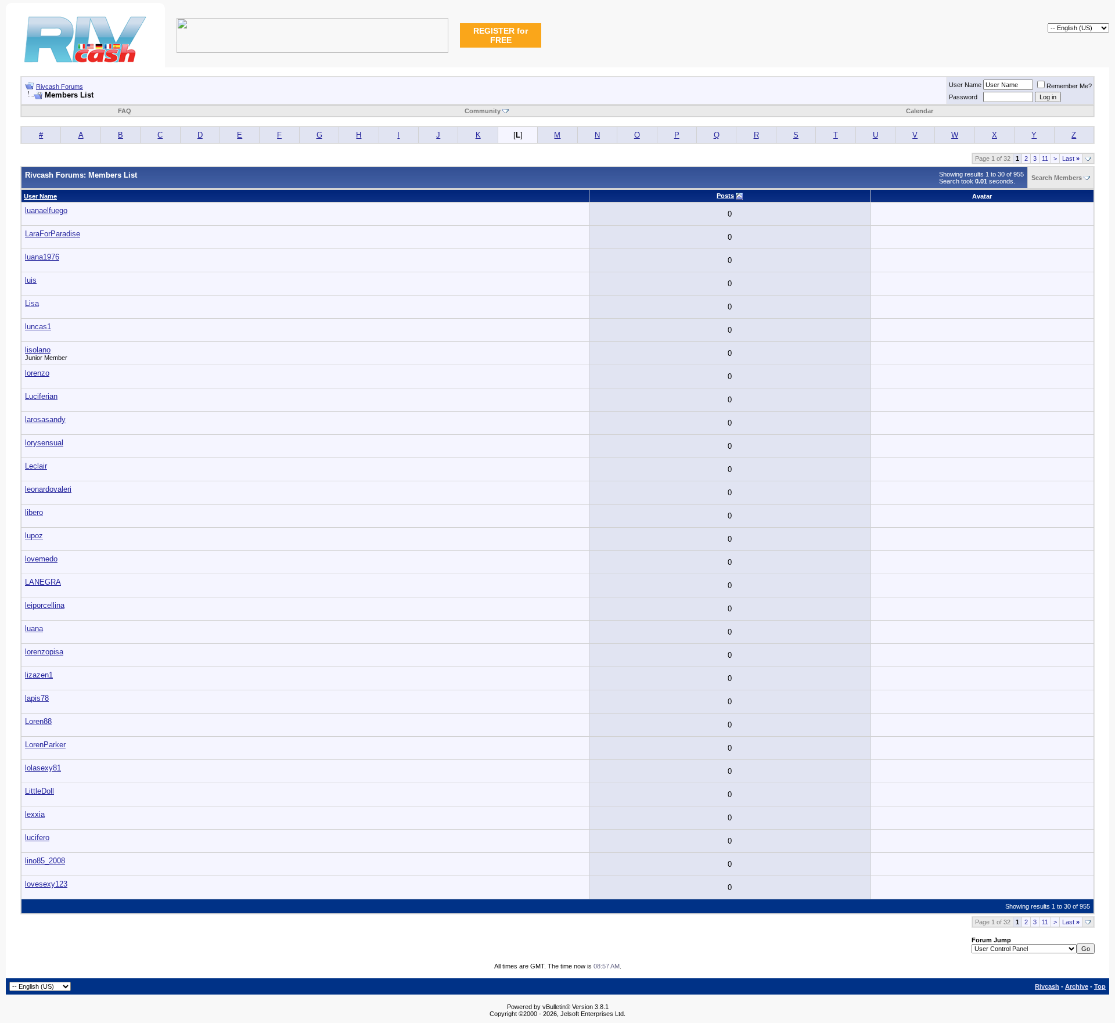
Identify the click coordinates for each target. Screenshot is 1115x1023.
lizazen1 (39, 675)
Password (963, 96)
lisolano (38, 349)
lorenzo (37, 373)
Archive (1076, 986)
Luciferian (41, 396)
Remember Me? (1069, 85)
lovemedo (41, 558)
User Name (965, 84)
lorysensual (44, 442)
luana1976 (42, 257)
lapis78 (37, 698)
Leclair (36, 466)
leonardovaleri (48, 489)
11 (1045, 158)
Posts (725, 195)
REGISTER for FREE (500, 35)
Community (483, 110)
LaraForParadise (52, 233)
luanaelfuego (46, 210)
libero (34, 512)
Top (1100, 986)
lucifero (37, 837)
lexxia (35, 814)
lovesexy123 (46, 884)
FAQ (124, 110)
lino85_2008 (45, 860)
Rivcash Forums (59, 86)
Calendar (919, 110)
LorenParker (45, 744)
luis (31, 280)
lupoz (34, 535)
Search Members (1056, 177)
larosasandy (45, 419)
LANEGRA (43, 582)
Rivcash (1047, 986)
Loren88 (38, 721)
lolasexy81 (43, 767)
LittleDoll (39, 791)
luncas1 (38, 326)
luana (34, 628)
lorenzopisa (44, 651)
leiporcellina (44, 605)
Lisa (32, 303)
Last (1071, 158)
